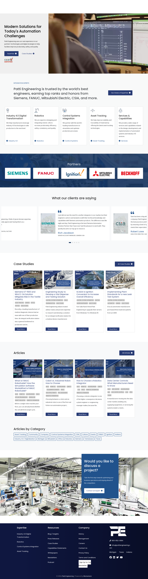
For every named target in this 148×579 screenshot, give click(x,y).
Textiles (17, 305)
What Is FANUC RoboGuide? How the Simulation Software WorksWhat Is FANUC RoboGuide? (25, 385)
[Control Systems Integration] (65, 110)
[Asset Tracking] (93, 110)
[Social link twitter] (118, 558)
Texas (98, 439)
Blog (16, 394)
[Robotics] (37, 110)
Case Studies (27, 54)
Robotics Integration (33, 400)
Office (60, 439)
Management (84, 539)
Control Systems (71, 141)
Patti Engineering (68, 576)
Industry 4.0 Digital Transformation (16, 117)
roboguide (32, 397)
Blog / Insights (53, 534)
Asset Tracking (98, 115)
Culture (85, 434)
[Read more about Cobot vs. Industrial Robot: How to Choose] (58, 368)
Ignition (97, 300)
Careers (82, 543)
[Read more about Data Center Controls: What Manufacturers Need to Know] (120, 368)
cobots (69, 386)
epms (131, 392)
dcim (126, 392)
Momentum (88, 576)
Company (44, 434)
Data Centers (115, 389)
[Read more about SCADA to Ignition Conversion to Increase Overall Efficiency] (89, 280)
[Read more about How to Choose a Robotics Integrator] (89, 368)
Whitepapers (53, 553)
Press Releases (53, 539)
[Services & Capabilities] (120, 110)
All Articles (126, 353)
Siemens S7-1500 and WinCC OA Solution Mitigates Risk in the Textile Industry (27, 295)
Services (124, 141)
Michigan (41, 439)
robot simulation (20, 400)
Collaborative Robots (53, 389)
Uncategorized (30, 394)
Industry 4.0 (13, 141)
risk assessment (62, 392)
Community (33, 434)
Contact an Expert (93, 491)
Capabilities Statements (57, 548)
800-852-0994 (117, 540)
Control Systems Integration (71, 117)
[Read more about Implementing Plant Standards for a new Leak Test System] (120, 280)
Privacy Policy (84, 553)
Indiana (118, 434)
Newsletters (52, 557)
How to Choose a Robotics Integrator (88, 382)
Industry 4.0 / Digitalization (25, 439)
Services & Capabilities (125, 117)
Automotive (111, 303)
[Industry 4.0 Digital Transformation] (7, 110)
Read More (21, 329)
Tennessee (89, 439)
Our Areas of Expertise (119, 93)
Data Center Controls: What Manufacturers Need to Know (120, 383)
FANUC (66, 300)
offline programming (21, 397)
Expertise (10, 54)
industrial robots (51, 392)
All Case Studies (124, 264)
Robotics (39, 115)
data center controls (117, 392)
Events (93, 434)
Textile (33, 302)
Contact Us (83, 548)
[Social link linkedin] (114, 558)
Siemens (27, 302)
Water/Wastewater (82, 303)
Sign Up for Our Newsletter (85, 564)
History (81, 534)
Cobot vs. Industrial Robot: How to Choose (58, 382)
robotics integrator (83, 392)
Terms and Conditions (87, 557)
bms (109, 392)
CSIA (79, 389)
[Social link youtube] (121, 558)
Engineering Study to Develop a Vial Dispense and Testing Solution (57, 294)
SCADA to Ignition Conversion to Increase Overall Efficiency (87, 294)
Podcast (51, 562)
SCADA (109, 395)
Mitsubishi (51, 439)
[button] (70, 242)
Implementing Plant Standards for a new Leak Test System (119, 294)
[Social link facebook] (111, 558)
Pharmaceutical (50, 303)
